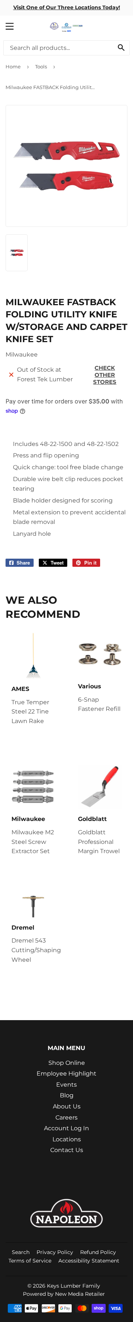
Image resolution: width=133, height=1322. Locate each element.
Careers (66, 1117)
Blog (67, 1095)
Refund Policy (98, 1252)
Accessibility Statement (88, 1261)
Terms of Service (29, 1261)
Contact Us (66, 1150)
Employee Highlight (66, 1073)
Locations (66, 1139)
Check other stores (104, 374)
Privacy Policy (55, 1252)
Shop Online (66, 1062)
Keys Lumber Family (73, 1286)
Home (13, 66)
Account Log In (66, 1128)
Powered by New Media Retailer (64, 1294)
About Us (67, 1106)
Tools (41, 66)
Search (21, 1252)
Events (66, 1084)
